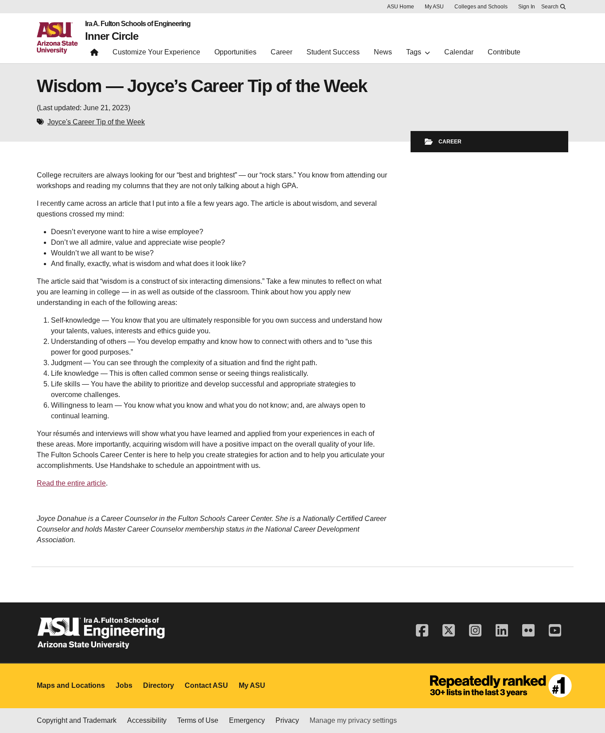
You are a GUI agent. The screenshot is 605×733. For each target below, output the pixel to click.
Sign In (526, 6)
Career (450, 142)
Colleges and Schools (481, 6)
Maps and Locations (71, 685)
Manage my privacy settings (353, 720)
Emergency (247, 720)
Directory (158, 685)
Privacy (287, 720)
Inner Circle (111, 36)
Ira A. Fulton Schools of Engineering (137, 23)
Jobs (124, 685)
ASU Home (400, 6)
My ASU (434, 6)
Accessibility (147, 720)
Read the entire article (71, 483)
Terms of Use (197, 720)
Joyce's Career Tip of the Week (96, 122)
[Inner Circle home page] (94, 54)
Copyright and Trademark (76, 720)
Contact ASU (206, 685)
